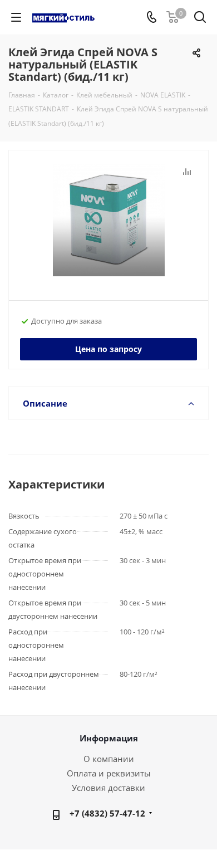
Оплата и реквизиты (109, 773)
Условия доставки (108, 787)
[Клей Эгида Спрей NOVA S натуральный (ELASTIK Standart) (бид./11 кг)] (108, 220)
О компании (108, 758)
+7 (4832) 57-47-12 (107, 813)
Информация (109, 738)
